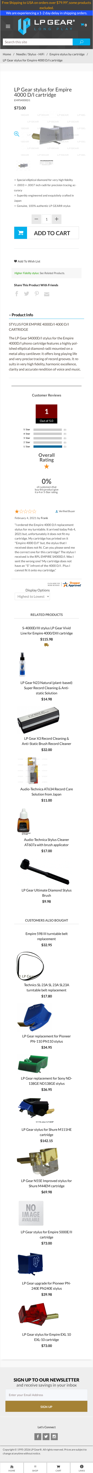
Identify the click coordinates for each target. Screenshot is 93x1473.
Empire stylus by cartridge (67, 54)
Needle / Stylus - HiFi (30, 54)
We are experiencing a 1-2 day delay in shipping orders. (46, 13)
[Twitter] (46, 1436)
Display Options (38, 590)
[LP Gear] (46, 26)
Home (7, 54)
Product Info (22, 315)
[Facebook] (37, 1436)
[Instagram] (54, 1436)
